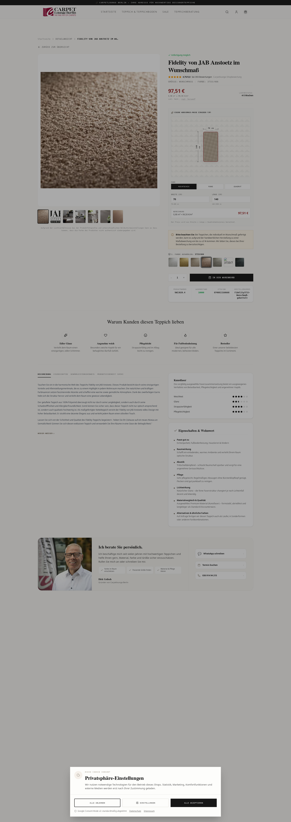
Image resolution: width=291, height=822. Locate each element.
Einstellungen (147, 803)
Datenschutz (135, 811)
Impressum (149, 811)
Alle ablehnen (97, 803)
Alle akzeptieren (193, 803)
